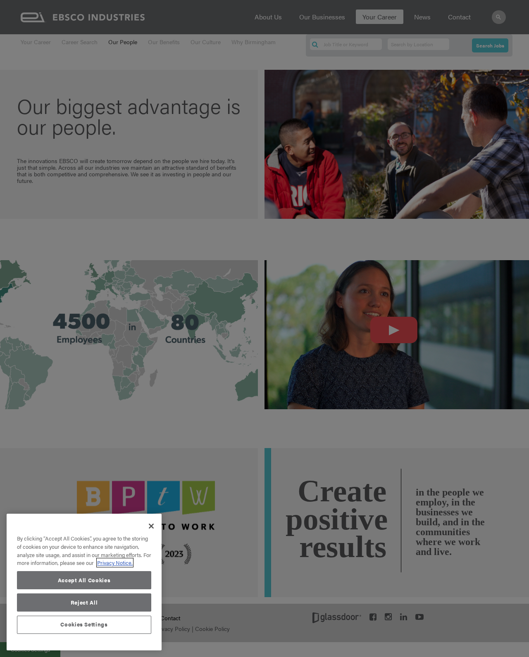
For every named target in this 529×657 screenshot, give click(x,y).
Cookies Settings (84, 625)
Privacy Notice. (115, 563)
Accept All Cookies (84, 580)
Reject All (84, 602)
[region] (84, 582)
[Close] (151, 526)
